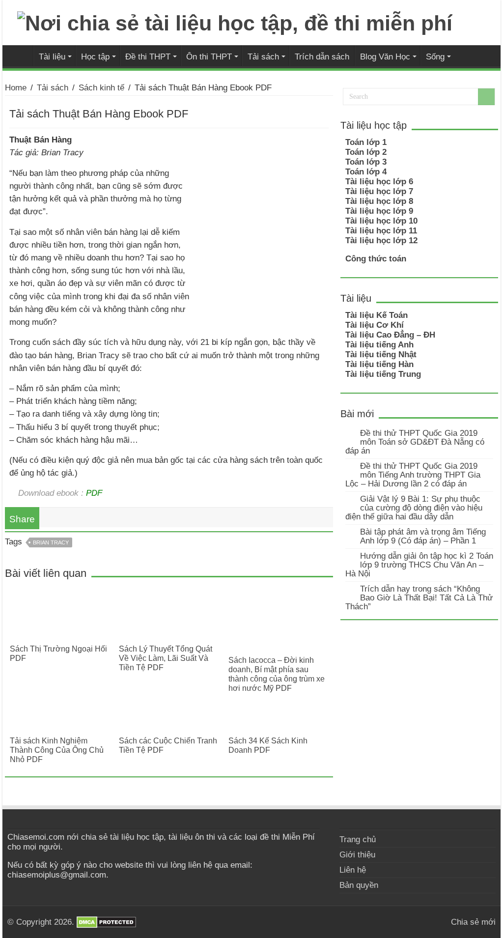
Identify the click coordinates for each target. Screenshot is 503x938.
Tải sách (263, 56)
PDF (94, 493)
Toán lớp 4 (366, 171)
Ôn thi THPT (209, 56)
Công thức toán (375, 258)
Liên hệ (352, 870)
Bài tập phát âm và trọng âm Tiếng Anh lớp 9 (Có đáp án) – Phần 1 (423, 536)
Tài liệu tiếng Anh (379, 344)
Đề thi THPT (147, 56)
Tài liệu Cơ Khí (374, 325)
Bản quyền (358, 885)
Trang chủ (357, 839)
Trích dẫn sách (322, 56)
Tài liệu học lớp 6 (379, 181)
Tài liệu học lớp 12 (381, 240)
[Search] (486, 96)
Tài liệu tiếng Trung (383, 374)
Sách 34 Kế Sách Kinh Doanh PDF (267, 745)
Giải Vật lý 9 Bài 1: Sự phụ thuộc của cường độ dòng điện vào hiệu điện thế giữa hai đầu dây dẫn (413, 507)
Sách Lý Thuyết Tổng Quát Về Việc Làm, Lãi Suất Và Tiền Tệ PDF (165, 658)
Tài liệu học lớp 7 (379, 191)
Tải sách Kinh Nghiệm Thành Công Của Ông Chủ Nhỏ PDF (57, 750)
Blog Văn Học (385, 56)
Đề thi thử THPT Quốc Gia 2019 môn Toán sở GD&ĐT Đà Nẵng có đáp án (414, 441)
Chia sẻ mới (20, 55)
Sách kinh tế (101, 87)
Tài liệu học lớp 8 (379, 201)
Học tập (95, 56)
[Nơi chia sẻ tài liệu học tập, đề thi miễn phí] (234, 21)
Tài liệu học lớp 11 (381, 230)
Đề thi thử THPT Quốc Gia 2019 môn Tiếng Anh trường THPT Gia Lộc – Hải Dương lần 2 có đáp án (412, 474)
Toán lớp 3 (366, 162)
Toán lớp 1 (366, 142)
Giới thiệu (357, 854)
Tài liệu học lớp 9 (379, 211)
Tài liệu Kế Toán (376, 315)
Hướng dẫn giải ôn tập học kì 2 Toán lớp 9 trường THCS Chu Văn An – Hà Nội (419, 564)
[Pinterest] (439, 922)
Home (16, 87)
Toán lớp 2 (366, 152)
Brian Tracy (51, 542)
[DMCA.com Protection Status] (106, 922)
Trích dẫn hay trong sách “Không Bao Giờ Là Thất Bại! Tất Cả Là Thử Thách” (419, 597)
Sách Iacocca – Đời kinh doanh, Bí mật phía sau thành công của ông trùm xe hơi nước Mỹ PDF (276, 673)
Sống (435, 56)
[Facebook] (429, 922)
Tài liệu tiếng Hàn (379, 364)
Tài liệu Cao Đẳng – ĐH (390, 335)
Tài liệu (52, 56)
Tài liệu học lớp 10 (381, 221)
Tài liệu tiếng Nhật (381, 354)
